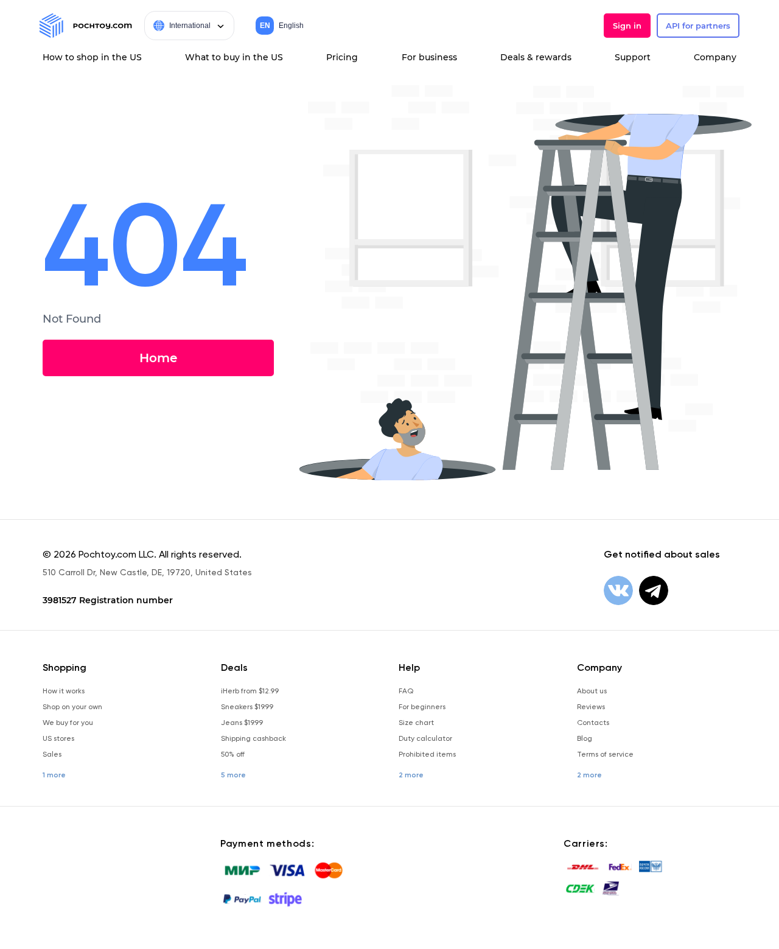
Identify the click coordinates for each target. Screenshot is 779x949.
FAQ (406, 691)
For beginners (422, 706)
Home (158, 358)
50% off (233, 754)
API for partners (698, 25)
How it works (64, 691)
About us (592, 691)
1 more (54, 775)
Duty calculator (425, 738)
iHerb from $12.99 (250, 691)
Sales (52, 754)
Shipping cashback (253, 738)
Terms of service (605, 754)
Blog (584, 738)
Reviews (591, 706)
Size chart (416, 722)
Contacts (593, 722)
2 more (411, 775)
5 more (233, 775)
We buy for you (68, 722)
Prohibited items (427, 754)
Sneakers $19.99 (247, 706)
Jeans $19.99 (242, 722)
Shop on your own (72, 706)
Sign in (627, 25)
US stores (58, 738)
